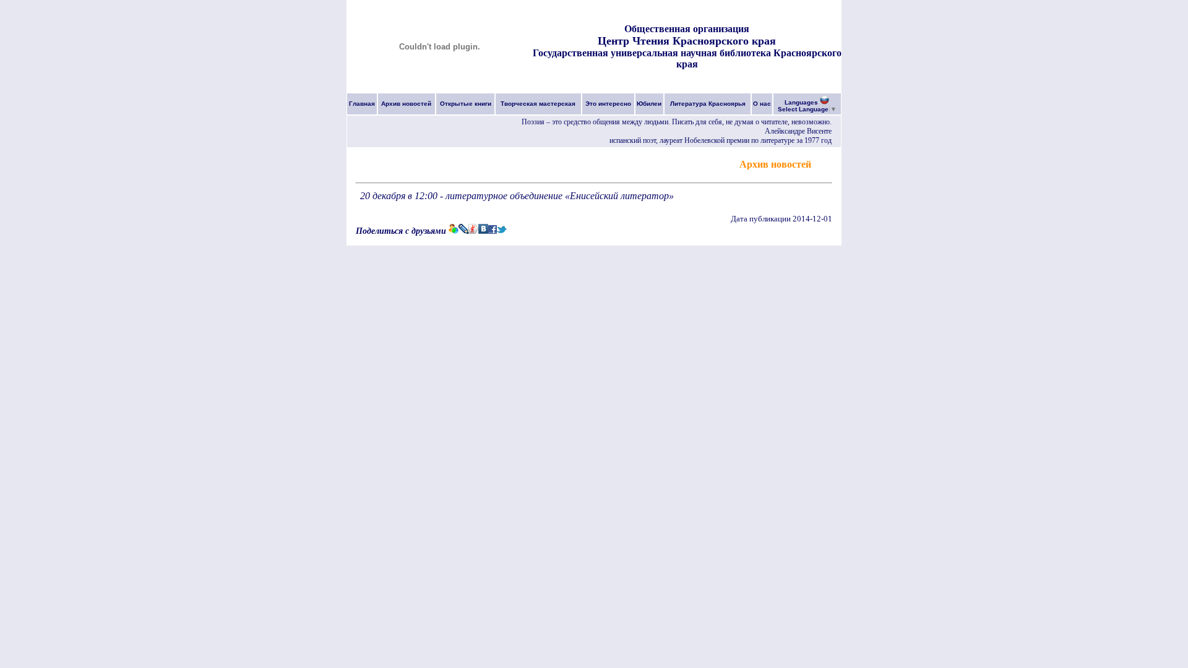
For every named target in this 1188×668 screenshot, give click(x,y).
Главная (362, 103)
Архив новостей (406, 103)
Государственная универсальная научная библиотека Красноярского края (687, 58)
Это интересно (608, 103)
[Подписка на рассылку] (823, 163)
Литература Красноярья (708, 103)
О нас (762, 103)
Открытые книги (465, 103)
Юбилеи (649, 103)
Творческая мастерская (538, 103)
